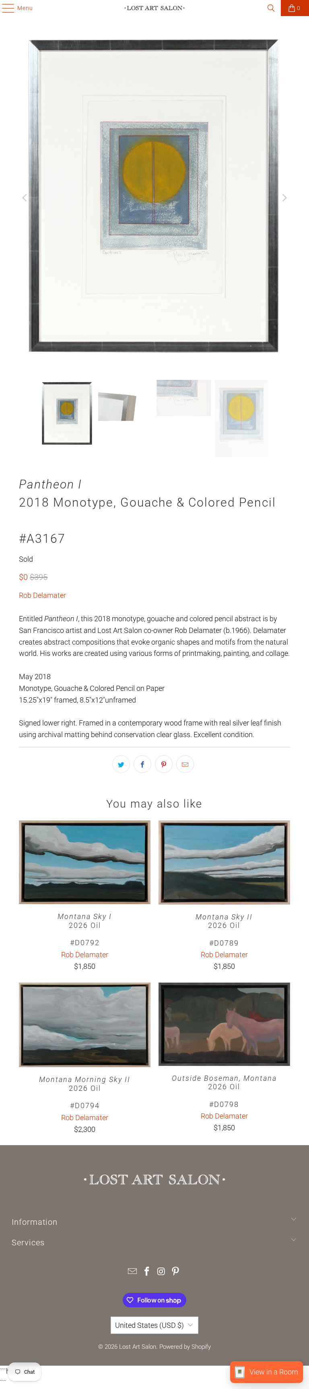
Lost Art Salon (137, 1346)
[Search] (271, 8)
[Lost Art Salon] (154, 8)
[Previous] (25, 198)
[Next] (284, 198)
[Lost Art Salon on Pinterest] (176, 1272)
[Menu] (4, 8)
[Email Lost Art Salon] (133, 1272)
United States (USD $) (149, 1325)
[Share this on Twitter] (121, 764)
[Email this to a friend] (185, 764)
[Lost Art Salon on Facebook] (147, 1272)
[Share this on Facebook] (142, 764)
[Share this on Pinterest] (164, 764)
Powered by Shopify (185, 1346)
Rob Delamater (42, 595)
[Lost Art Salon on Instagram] (161, 1272)
